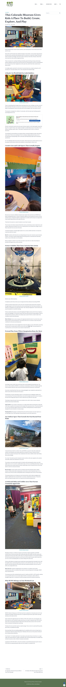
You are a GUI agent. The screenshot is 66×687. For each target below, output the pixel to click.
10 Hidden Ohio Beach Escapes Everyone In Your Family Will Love (34, 670)
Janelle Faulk (8, 24)
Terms (36, 681)
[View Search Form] (60, 4)
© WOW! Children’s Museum (23, 102)
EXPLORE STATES (49, 4)
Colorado (7, 12)
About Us (26, 681)
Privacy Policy (32, 681)
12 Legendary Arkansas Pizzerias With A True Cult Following (13, 670)
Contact (40, 681)
